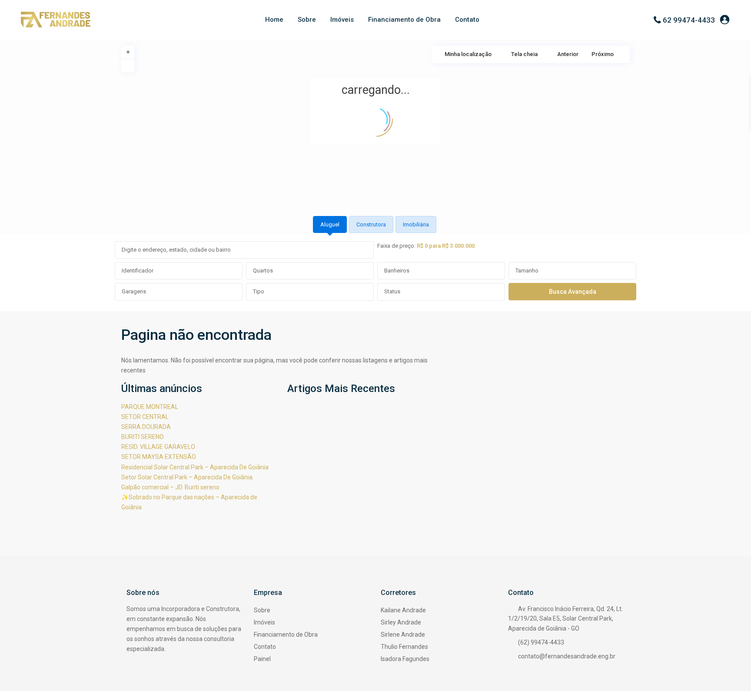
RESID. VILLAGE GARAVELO (158, 446)
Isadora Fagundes (405, 658)
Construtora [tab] (371, 224)
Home (274, 19)
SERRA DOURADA (146, 426)
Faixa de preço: (396, 246)
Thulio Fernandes (404, 646)
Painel (262, 658)
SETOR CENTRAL (145, 416)
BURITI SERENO (142, 436)
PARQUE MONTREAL (149, 406)
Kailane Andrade (403, 610)
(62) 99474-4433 (541, 642)
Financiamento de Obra (404, 19)
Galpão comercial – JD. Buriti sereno (170, 487)
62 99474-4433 (689, 20)
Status (392, 291)
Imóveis (342, 19)
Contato (467, 19)
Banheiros (396, 270)
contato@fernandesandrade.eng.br (566, 656)
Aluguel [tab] (329, 224)
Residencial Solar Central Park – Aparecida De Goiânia (195, 467)
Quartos (263, 270)
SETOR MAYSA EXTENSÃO (158, 456)
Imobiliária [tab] (416, 224)
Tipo (258, 291)
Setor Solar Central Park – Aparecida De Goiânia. (187, 477)
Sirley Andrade (401, 622)
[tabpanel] (375, 271)
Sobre (307, 19)
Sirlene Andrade (403, 634)
